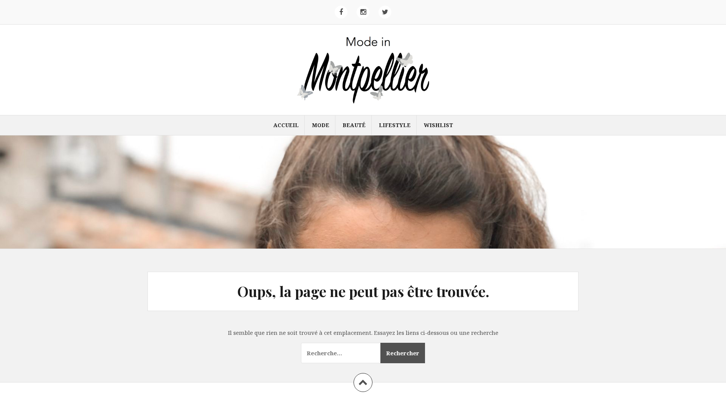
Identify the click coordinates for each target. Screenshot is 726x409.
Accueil (286, 125)
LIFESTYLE (395, 125)
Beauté (354, 125)
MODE (320, 125)
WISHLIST (438, 125)
